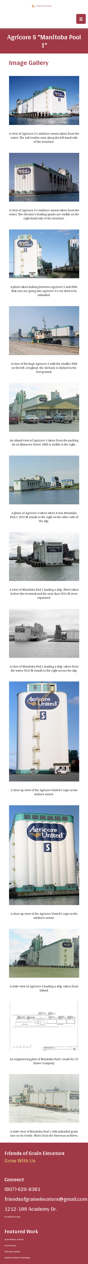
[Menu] (81, 19)
